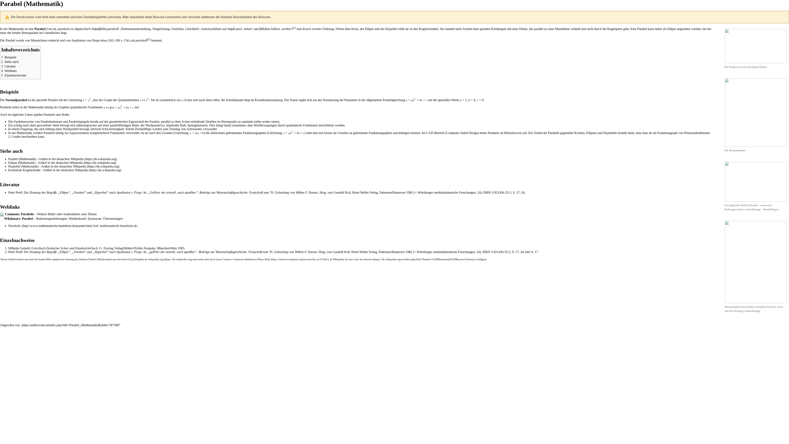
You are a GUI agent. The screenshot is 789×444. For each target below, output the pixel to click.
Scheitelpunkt (234, 100)
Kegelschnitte (759, 66)
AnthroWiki (44, 259)
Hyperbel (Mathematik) (23, 166)
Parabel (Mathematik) (22, 159)
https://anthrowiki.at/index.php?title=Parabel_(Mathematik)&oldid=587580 (70, 325)
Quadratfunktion (128, 100)
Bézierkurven (513, 133)
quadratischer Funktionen (86, 107)
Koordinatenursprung (269, 100)
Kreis (354, 29)
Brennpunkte (30, 33)
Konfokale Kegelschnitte (24, 170)
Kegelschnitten (428, 29)
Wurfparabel (153, 125)
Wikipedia (77, 159)
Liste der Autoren (363, 259)
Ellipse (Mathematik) (21, 162)
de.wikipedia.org (154, 259)
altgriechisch (82, 29)
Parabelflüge (143, 129)
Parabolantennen (51, 121)
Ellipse (369, 29)
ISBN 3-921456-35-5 (497, 192)
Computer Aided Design (462, 133)
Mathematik (16, 29)
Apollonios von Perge (85, 40)
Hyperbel (391, 29)
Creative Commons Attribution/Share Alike (246, 259)
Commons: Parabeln (19, 214)
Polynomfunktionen (697, 133)
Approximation (79, 133)
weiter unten (270, 121)
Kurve (307, 29)
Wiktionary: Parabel (18, 218)
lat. (55, 29)
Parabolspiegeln (79, 121)
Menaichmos (39, 40)
